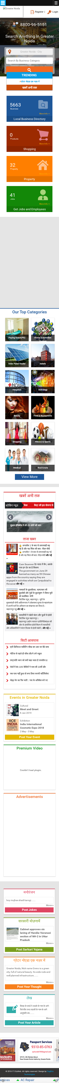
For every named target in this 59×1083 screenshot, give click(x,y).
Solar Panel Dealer (17, 363)
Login (55, 11)
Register (39, 11)
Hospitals (17, 389)
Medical (17, 468)
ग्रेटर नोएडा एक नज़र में (30, 81)
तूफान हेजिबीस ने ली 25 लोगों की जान (25, 525)
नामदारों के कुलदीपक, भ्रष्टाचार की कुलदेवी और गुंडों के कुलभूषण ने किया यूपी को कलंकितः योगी (35, 592)
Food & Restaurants (43, 415)
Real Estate (43, 468)
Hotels (43, 363)
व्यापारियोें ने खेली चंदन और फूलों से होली (35, 615)
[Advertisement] (29, 240)
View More (29, 477)
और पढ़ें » (20, 583)
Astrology (43, 389)
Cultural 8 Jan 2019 (29, 709)
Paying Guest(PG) (17, 337)
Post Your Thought (29, 986)
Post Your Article (29, 1022)
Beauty (17, 415)
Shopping (17, 442)
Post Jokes (29, 909)
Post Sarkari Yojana (29, 949)
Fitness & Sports (43, 442)
